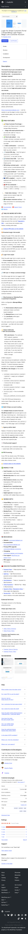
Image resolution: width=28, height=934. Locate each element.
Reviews (5, 50)
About (3, 872)
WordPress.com (6, 897)
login (25, 808)
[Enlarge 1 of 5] (11, 660)
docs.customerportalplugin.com (12, 544)
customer (21, 808)
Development (6, 57)
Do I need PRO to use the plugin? (10, 694)
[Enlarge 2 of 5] (24, 660)
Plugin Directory (5, 6)
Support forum (18, 207)
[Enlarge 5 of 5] (11, 676)
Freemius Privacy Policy (10, 651)
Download (4, 40)
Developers (4, 890)
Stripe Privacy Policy (9, 631)
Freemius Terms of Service (11, 649)
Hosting (3, 877)
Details (5, 46)
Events (16, 887)
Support (5, 61)
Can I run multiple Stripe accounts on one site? (7, 724)
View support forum (6, 850)
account (16, 808)
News (2, 875)
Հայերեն (7, 911)
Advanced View (5, 815)
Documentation (7, 207)
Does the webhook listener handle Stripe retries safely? (8, 730)
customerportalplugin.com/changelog (13, 553)
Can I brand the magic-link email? (10, 708)
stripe (24, 811)
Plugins (16, 877)
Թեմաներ (17, 875)
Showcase (17, 872)
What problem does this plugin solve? (11, 689)
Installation (6, 54)
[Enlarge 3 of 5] (11, 668)
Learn (2, 885)
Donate (17, 890)
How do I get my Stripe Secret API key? (7, 699)
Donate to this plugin (6, 863)
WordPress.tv (5, 892)
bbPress (4, 902)
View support (21, 782)
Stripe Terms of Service (10, 628)
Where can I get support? (8, 744)
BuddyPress (5, 905)
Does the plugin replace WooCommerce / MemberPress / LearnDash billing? (11, 713)
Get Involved (18, 885)
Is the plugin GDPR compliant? (9, 735)
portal (21, 811)
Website (5, 209)
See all (25, 839)
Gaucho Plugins (8, 768)
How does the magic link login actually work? (7, 719)
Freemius (6, 773)
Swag (17, 892)
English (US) (24, 804)
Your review (4, 839)
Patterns (17, 880)
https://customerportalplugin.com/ (10, 110)
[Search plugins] (16, 16)
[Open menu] (25, 2)
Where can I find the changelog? (10, 739)
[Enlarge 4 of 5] (24, 668)
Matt (3, 900)
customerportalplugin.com (15, 540)
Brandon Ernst (7, 37)
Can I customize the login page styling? (11, 704)
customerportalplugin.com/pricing (12, 549)
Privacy (3, 880)
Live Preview (13, 40)
